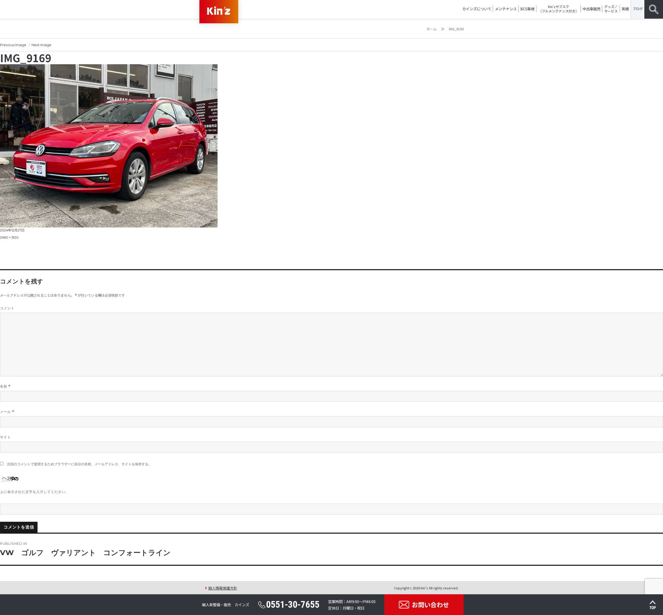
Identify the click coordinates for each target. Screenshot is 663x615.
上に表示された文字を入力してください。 (34, 492)
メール (7, 412)
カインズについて (476, 8)
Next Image (41, 45)
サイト (5, 437)
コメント (7, 308)
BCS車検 (527, 8)
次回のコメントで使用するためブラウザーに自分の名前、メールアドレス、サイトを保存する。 (79, 464)
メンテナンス (506, 8)
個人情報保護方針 (222, 588)
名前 (5, 386)
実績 (625, 8)
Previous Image (13, 45)
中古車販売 (591, 8)
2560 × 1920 (9, 237)
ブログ (638, 8)
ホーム (432, 28)
